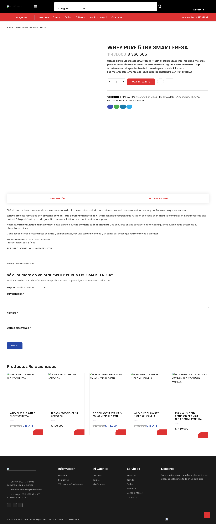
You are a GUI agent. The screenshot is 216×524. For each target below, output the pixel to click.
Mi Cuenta (98, 475)
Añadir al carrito (141, 82)
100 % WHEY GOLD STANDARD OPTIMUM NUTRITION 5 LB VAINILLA (188, 416)
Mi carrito (198, 9)
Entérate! (131, 488)
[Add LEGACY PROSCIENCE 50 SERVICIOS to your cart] (79, 432)
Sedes (130, 484)
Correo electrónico (19, 328)
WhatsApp (195, 64)
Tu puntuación (16, 287)
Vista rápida (38, 384)
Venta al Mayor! (135, 492)
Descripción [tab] (57, 198)
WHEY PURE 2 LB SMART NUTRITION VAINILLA (146, 415)
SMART (140, 100)
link (174, 68)
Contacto (132, 497)
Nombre (12, 313)
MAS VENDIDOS (139, 96)
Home (10, 27)
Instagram (167, 64)
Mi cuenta (63, 479)
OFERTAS (152, 96)
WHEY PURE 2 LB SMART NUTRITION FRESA (22, 415)
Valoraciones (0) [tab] (159, 198)
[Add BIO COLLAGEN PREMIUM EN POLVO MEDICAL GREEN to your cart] (120, 432)
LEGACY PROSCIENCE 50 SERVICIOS (64, 415)
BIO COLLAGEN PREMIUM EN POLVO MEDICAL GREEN (107, 415)
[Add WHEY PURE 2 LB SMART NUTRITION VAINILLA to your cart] (162, 432)
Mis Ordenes (99, 484)
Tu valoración (15, 294)
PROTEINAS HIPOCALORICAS (121, 100)
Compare (160, 81)
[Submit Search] (160, 6)
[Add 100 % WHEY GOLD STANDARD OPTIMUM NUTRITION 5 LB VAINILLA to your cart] (203, 435)
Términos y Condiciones (70, 484)
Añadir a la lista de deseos (169, 81)
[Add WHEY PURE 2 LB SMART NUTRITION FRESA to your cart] (38, 432)
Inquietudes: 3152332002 (194, 17)
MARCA (126, 96)
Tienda (130, 479)
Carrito (96, 479)
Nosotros (62, 475)
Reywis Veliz (41, 519)
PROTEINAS (163, 96)
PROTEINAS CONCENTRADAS (184, 96)
